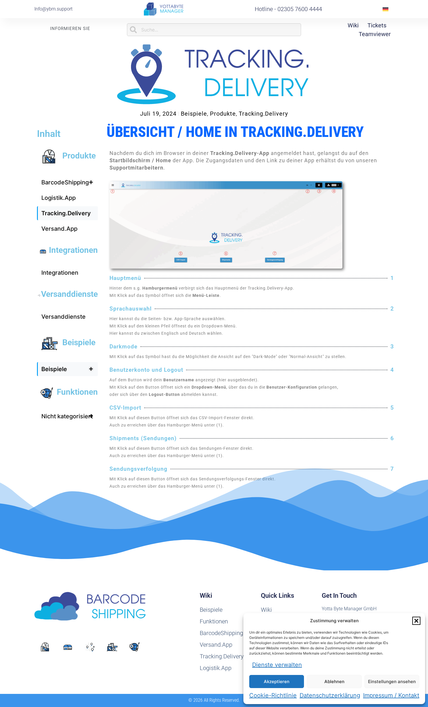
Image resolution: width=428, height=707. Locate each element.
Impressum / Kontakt (391, 695)
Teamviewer (375, 34)
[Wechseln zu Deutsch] (385, 9)
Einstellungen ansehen (392, 681)
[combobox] (214, 29)
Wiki (353, 25)
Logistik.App (58, 197)
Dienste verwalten (277, 664)
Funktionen (77, 392)
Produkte (223, 113)
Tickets (376, 25)
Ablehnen (334, 681)
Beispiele (194, 113)
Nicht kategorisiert (67, 416)
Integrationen (73, 250)
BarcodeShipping (65, 182)
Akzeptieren (276, 681)
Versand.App (59, 228)
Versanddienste (69, 294)
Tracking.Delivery (263, 113)
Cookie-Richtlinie (273, 695)
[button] (416, 621)
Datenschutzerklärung (330, 695)
